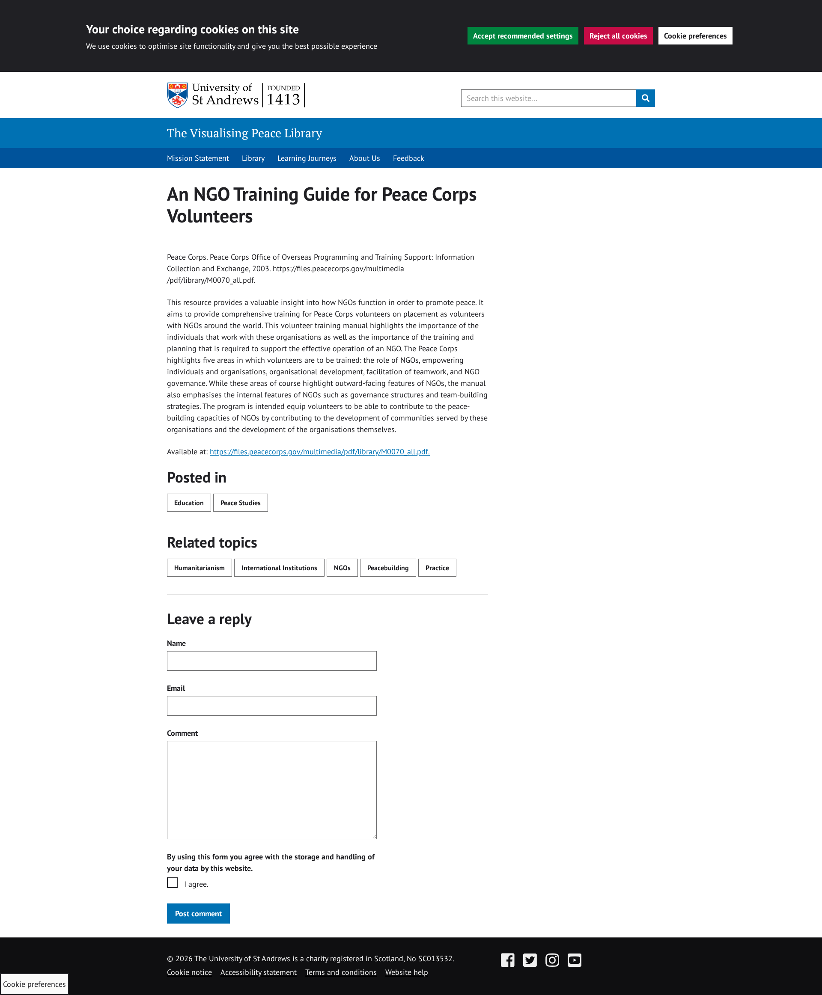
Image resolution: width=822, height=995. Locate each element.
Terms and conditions (341, 972)
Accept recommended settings (523, 36)
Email (176, 688)
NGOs (342, 567)
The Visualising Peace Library (244, 133)
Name (176, 643)
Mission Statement (198, 158)
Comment (182, 733)
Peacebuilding (388, 567)
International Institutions (279, 567)
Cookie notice (189, 972)
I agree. (196, 884)
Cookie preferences (695, 36)
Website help (406, 972)
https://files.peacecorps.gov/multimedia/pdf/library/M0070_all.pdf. (320, 451)
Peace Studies (240, 502)
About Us (364, 158)
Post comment (198, 913)
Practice (437, 567)
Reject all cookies (618, 36)
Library (253, 158)
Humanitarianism (199, 567)
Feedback (408, 158)
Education (189, 502)
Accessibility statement (258, 972)
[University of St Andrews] (236, 95)
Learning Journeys (307, 158)
